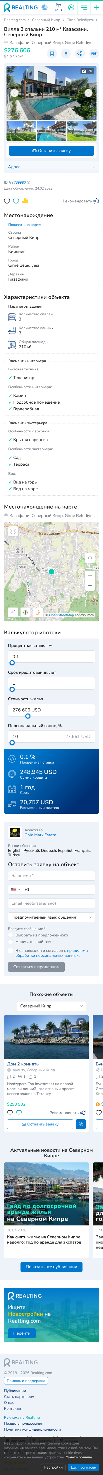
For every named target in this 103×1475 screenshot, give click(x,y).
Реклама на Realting (22, 1417)
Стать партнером (19, 1396)
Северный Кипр (46, 20)
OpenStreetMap (61, 614)
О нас (9, 1402)
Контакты (12, 1408)
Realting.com (15, 20)
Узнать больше (79, 1457)
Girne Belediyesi (80, 20)
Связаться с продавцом (36, 967)
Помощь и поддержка (26, 1380)
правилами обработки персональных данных (52, 953)
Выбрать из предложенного (42, 935)
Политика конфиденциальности (32, 1429)
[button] (45, 7)
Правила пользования (23, 1423)
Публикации (15, 1390)
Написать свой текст (35, 941)
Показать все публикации (51, 1267)
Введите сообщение (27, 928)
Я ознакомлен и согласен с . (52, 953)
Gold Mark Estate (40, 835)
